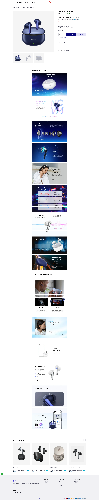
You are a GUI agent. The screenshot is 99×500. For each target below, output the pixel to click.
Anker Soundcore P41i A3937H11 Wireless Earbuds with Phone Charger (77, 467)
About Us (60, 481)
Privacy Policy (61, 485)
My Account (76, 481)
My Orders (76, 482)
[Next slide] (85, 440)
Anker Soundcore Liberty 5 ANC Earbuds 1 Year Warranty (21, 467)
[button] (72, 42)
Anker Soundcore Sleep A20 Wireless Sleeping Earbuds (57, 467)
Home (14, 2)
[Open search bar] (78, 2)
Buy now (81, 34)
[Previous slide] (83, 440)
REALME (62, 13)
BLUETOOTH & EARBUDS (20, 7)
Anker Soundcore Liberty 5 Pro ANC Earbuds (40, 466)
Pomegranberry (39, 498)
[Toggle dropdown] (22, 2)
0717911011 (47, 481)
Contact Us (61, 482)
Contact (33, 2)
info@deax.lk (47, 482)
